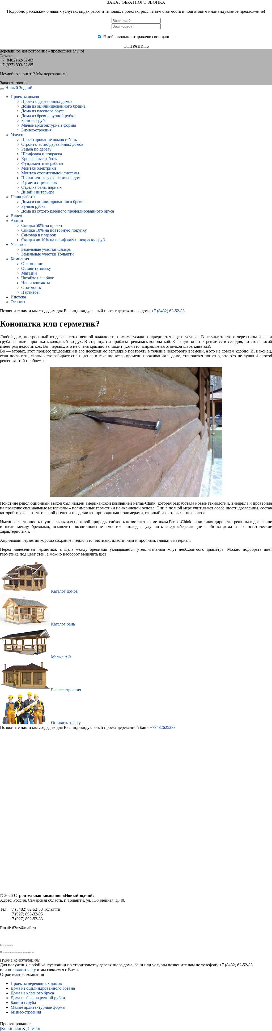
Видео (16, 216)
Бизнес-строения (36, 130)
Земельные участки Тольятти (47, 254)
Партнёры (30, 292)
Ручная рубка (33, 206)
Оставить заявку (36, 268)
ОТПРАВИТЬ (136, 46)
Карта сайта (6, 945)
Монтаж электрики (38, 168)
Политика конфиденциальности (17, 952)
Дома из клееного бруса (43, 111)
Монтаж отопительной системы (50, 173)
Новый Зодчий (18, 87)
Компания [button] (20, 259)
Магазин (29, 273)
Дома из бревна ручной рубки (48, 115)
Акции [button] (17, 220)
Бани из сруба (33, 120)
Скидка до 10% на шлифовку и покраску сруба (64, 239)
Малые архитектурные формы (48, 125)
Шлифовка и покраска (41, 154)
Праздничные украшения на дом (50, 177)
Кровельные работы (39, 158)
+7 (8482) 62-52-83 (168, 311)
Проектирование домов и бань (49, 139)
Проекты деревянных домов (47, 101)
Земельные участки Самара (46, 249)
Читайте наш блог (37, 278)
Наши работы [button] (23, 197)
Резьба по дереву (36, 149)
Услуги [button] (17, 135)
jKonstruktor (10, 1028)
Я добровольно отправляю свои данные (139, 36)
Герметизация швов (39, 182)
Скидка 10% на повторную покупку (54, 230)
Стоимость (31, 287)
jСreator (33, 1028)
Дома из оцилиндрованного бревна (53, 106)
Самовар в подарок (38, 235)
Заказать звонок (14, 83)
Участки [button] (18, 244)
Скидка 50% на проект (41, 225)
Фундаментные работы (42, 163)
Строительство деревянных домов (52, 144)
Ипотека (18, 297)
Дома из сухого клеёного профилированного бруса (67, 211)
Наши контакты (35, 282)
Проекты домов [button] (25, 96)
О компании (32, 263)
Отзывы (18, 301)
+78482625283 (163, 727)
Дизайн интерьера (37, 192)
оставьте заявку (22, 969)
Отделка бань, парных (41, 187)
